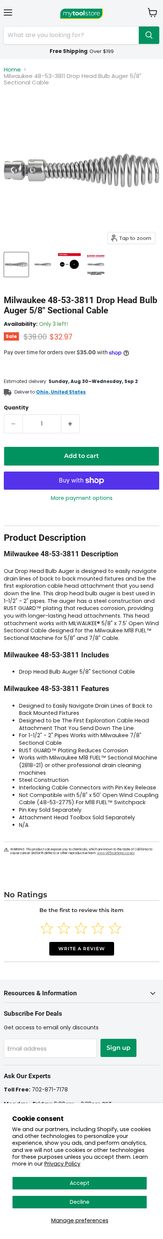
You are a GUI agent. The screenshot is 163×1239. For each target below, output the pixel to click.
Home (12, 69)
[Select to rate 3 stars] (81, 928)
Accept (79, 1183)
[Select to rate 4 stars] (98, 928)
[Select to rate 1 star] (47, 928)
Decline (79, 1202)
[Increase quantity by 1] (70, 423)
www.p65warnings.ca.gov (116, 853)
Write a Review (81, 948)
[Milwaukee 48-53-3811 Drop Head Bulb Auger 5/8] (16, 264)
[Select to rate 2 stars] (64, 928)
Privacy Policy (62, 1163)
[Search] (149, 35)
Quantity (16, 408)
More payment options (82, 498)
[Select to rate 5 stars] (115, 928)
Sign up (118, 1047)
